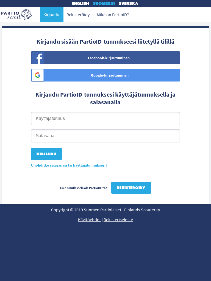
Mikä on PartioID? (113, 14)
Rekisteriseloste (118, 219)
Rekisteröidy (131, 188)
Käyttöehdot (89, 219)
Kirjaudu (51, 14)
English (80, 3)
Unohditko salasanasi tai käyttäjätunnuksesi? (69, 165)
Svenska (128, 3)
